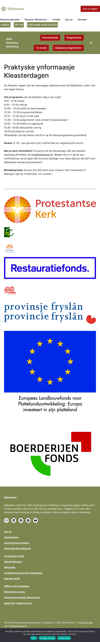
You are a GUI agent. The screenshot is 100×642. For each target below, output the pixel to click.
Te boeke (41, 47)
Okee (34, 638)
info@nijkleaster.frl (42, 154)
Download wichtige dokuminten (22, 597)
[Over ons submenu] (73, 19)
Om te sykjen (90, 8)
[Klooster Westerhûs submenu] (48, 19)
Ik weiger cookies (47, 638)
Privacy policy (64, 638)
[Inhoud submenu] (61, 19)
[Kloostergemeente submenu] (20, 19)
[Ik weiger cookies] (96, 635)
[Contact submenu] (87, 19)
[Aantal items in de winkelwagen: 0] (91, 43)
